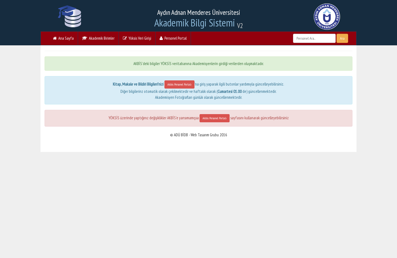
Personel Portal (175, 38)
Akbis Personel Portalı (179, 84)
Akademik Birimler (101, 38)
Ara (342, 38)
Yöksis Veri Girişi (139, 38)
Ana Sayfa (65, 38)
